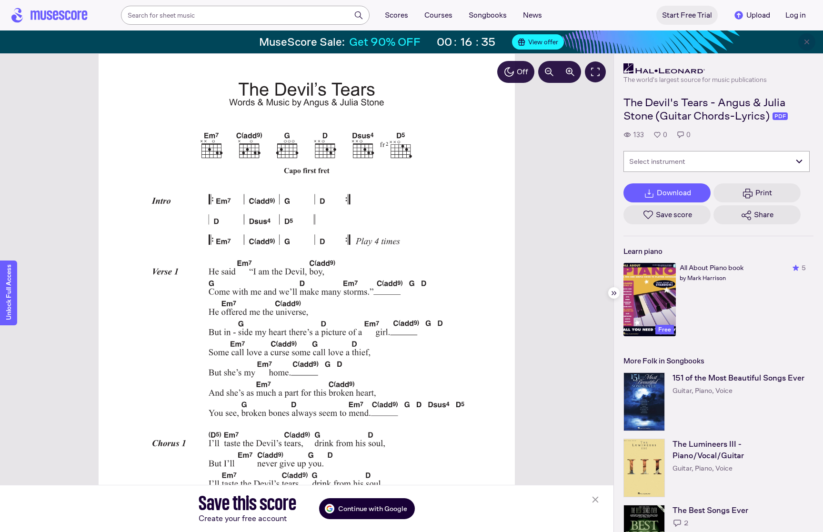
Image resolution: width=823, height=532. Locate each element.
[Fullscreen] (595, 71)
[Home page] (49, 15)
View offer (543, 42)
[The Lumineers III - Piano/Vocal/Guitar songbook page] (644, 468)
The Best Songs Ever (710, 510)
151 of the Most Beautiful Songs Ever (738, 377)
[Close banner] (806, 41)
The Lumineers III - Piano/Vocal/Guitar (708, 450)
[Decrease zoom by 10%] (549, 71)
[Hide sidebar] (614, 293)
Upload (758, 15)
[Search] (358, 15)
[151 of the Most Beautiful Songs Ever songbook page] (644, 401)
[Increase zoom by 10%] (570, 71)
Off (522, 72)
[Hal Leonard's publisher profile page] (695, 68)
